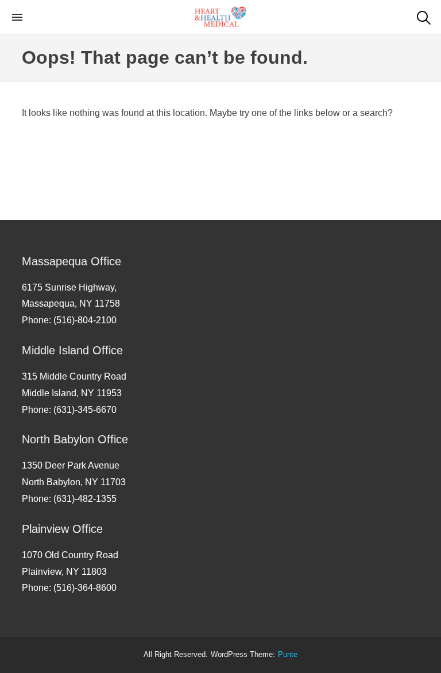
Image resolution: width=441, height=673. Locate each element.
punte (287, 655)
